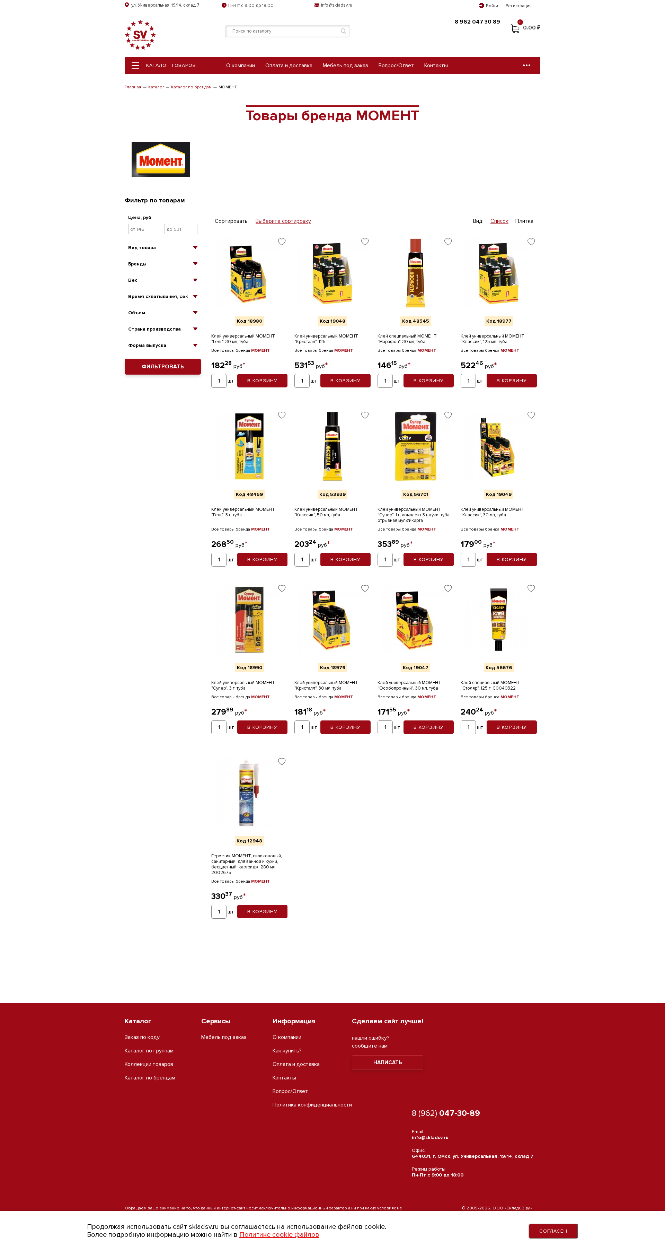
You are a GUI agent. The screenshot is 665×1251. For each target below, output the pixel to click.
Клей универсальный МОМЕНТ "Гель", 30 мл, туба (243, 338)
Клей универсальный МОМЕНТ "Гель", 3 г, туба (243, 512)
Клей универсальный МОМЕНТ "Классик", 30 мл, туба (492, 512)
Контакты (436, 65)
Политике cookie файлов (279, 1235)
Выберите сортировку (283, 221)
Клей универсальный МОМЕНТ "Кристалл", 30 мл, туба (326, 685)
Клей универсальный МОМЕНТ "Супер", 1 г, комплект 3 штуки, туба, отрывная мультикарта (414, 515)
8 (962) (446, 1113)
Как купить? (287, 1051)
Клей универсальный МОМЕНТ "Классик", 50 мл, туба (326, 512)
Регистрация (519, 6)
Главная (133, 87)
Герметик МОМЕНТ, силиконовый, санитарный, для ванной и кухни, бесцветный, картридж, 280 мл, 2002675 (246, 864)
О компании (240, 65)
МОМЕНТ (260, 350)
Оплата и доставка (288, 65)
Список (499, 221)
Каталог (156, 87)
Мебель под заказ (345, 65)
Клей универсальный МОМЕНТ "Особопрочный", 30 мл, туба (409, 685)
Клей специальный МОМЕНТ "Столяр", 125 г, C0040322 (490, 685)
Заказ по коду (142, 1037)
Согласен (553, 1231)
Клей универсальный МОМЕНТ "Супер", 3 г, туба (243, 685)
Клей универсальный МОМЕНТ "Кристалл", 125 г (326, 338)
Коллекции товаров (149, 1064)
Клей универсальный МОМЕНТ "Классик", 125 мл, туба (492, 338)
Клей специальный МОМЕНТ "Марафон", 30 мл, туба (407, 338)
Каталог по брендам (191, 87)
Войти (492, 6)
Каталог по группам (149, 1051)
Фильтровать (163, 366)
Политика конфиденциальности (312, 1105)
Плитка (524, 221)
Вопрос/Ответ (396, 65)
